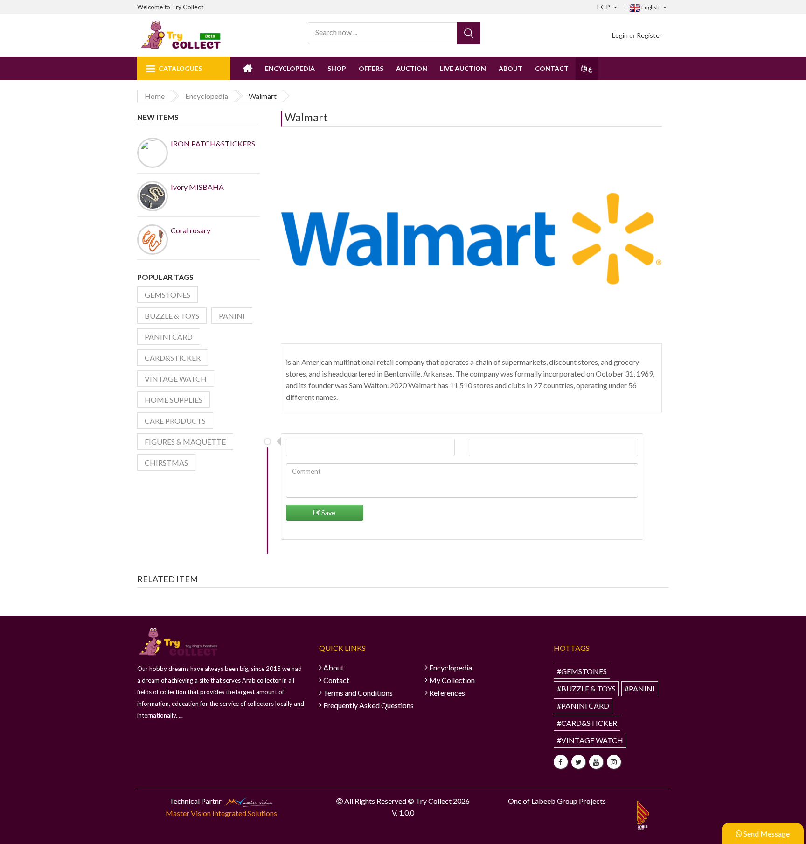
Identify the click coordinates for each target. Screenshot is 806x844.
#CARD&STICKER (587, 722)
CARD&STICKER (173, 357)
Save (327, 512)
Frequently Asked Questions (368, 705)
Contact (552, 68)
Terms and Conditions (358, 692)
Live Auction (463, 68)
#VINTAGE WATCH (590, 740)
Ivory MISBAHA (197, 186)
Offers (371, 68)
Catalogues (180, 68)
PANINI (232, 315)
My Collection (452, 680)
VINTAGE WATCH (176, 378)
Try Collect (188, 7)
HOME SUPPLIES (173, 399)
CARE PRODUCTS (175, 420)
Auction (411, 68)
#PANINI (640, 688)
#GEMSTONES (582, 671)
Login (620, 35)
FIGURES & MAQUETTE (185, 441)
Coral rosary (190, 230)
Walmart (306, 117)
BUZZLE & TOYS (172, 315)
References (447, 692)
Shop (336, 68)
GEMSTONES (167, 294)
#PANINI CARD (583, 705)
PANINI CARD (169, 336)
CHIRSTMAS (166, 462)
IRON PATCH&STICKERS (213, 143)
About (510, 68)
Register (649, 35)
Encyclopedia (290, 68)
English (650, 7)
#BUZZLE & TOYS (586, 688)
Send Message (766, 833)
